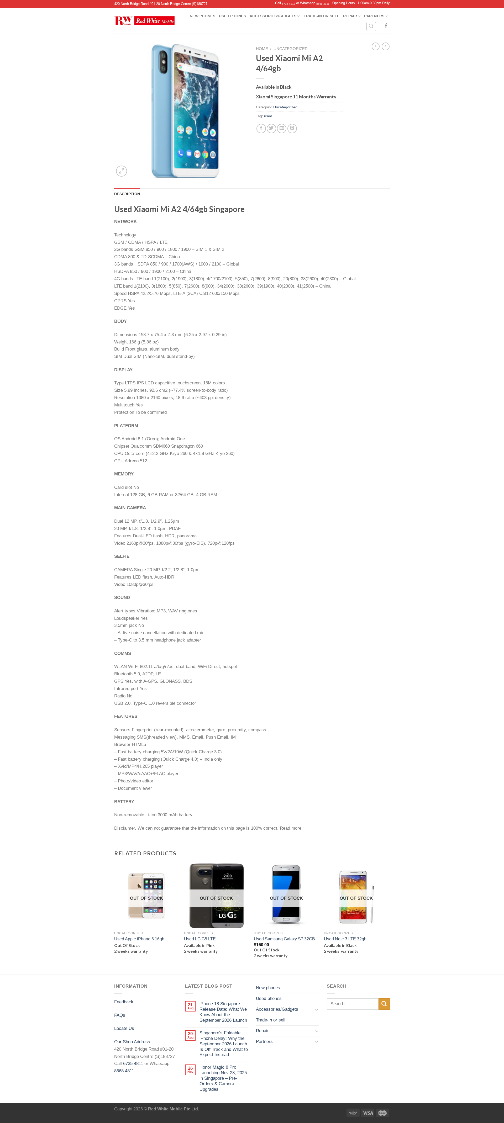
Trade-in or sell (321, 16)
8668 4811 (322, 3)
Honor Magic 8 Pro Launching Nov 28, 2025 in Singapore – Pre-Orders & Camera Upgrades (223, 1078)
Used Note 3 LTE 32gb (345, 939)
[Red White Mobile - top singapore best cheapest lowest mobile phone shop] (144, 20)
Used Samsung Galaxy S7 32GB (284, 939)
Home (262, 49)
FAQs (119, 1015)
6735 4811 (288, 3)
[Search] (371, 26)
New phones (202, 16)
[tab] (127, 193)
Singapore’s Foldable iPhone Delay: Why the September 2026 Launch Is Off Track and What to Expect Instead (224, 1043)
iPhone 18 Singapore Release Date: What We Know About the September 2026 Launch (223, 1012)
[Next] (388, 918)
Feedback (123, 1001)
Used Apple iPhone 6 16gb (139, 939)
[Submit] (384, 1004)
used (268, 116)
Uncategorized (291, 49)
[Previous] (114, 918)
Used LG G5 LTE (200, 939)
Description (127, 194)
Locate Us (124, 1028)
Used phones (232, 16)
